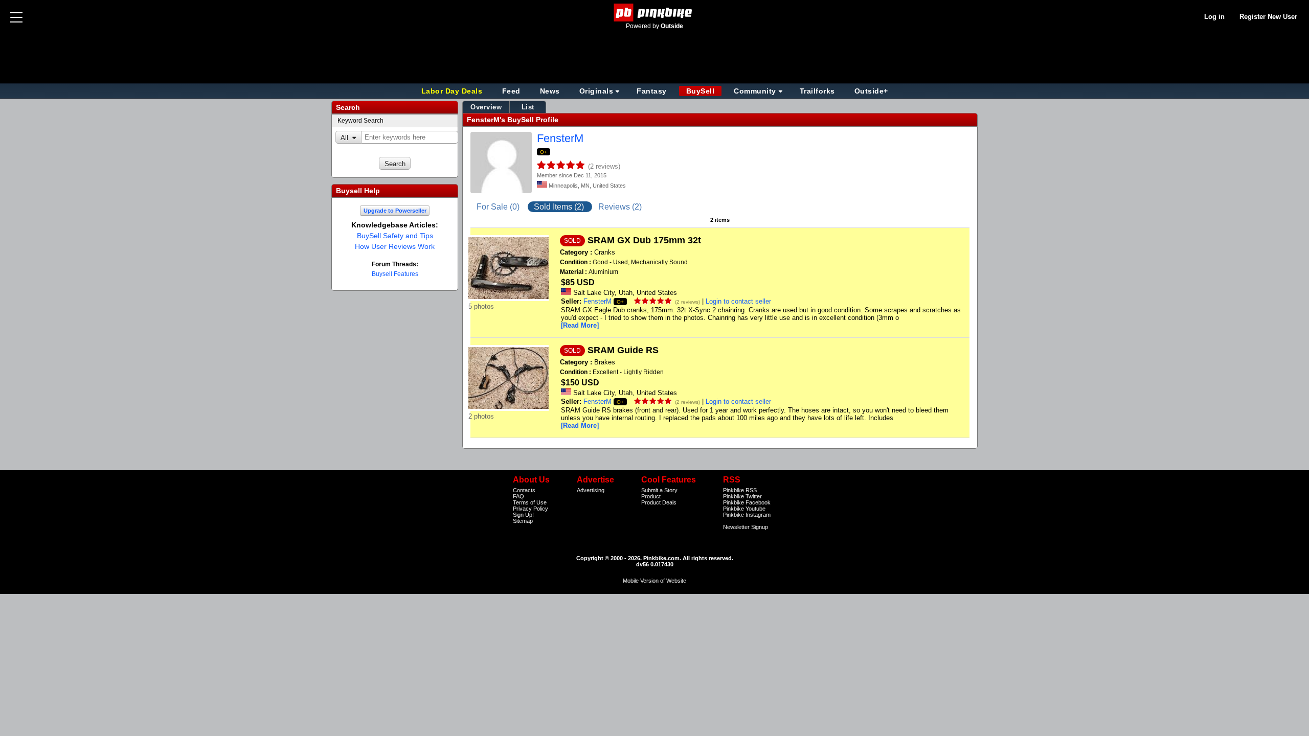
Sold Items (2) (560, 206)
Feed (511, 91)
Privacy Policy (530, 508)
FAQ (518, 496)
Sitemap (523, 521)
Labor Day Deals (453, 91)
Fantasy (652, 91)
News (550, 91)
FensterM (560, 138)
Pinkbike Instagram (747, 515)
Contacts (524, 490)
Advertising (590, 490)
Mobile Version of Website (654, 581)
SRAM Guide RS (623, 350)
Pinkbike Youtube (744, 508)
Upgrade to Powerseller (395, 211)
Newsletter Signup (745, 527)
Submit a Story (659, 490)
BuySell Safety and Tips (395, 236)
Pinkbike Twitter (742, 496)
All (344, 138)
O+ (544, 152)
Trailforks (817, 91)
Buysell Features (395, 274)
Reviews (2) (620, 206)
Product (651, 496)
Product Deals (658, 502)
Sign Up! (523, 515)
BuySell (700, 91)
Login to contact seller (738, 301)
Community (755, 91)
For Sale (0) (499, 206)
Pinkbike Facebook (747, 502)
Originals (596, 91)
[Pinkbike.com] (654, 12)
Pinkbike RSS (740, 490)
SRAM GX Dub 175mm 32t (644, 240)
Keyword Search (360, 120)
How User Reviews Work (395, 246)
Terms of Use (530, 502)
